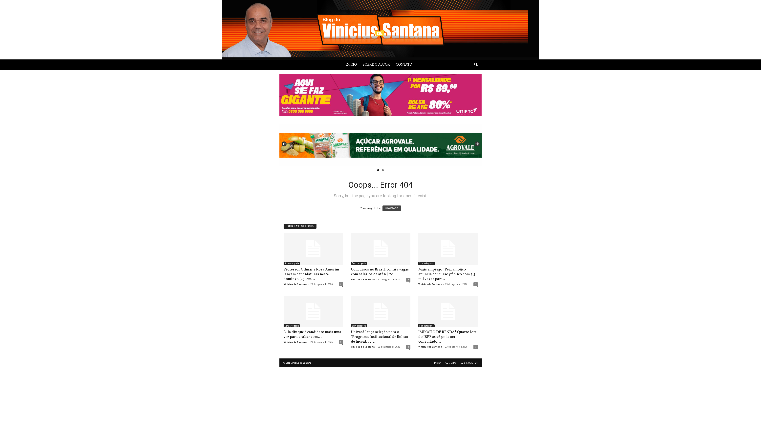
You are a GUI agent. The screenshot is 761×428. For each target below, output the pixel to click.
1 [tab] (378, 170)
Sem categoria (292, 263)
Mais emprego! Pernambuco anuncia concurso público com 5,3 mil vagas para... (446, 274)
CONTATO (404, 64)
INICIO (437, 362)
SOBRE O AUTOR (376, 64)
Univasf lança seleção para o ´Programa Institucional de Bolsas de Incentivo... (379, 337)
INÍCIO (351, 64)
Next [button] (477, 144)
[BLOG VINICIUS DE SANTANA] (380, 29)
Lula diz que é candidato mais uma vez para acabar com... (312, 334)
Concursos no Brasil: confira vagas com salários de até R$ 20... (380, 272)
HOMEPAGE (391, 208)
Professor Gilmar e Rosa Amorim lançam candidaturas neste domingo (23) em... (311, 274)
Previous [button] (284, 144)
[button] (475, 64)
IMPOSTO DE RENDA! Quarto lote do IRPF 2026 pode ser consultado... (447, 337)
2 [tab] (383, 170)
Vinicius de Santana (295, 284)
